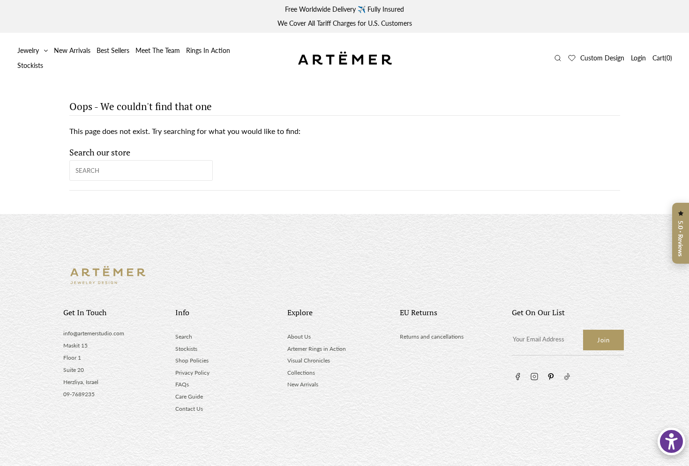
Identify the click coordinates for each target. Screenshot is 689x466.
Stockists (30, 65)
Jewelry (28, 50)
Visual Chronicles (308, 360)
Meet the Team (157, 50)
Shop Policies (192, 360)
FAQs (182, 384)
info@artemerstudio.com (93, 333)
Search (183, 336)
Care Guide (189, 396)
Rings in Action (208, 50)
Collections (301, 372)
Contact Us (189, 408)
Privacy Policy (192, 372)
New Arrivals (72, 50)
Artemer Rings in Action (316, 348)
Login (638, 58)
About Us (299, 336)
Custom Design (602, 58)
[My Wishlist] (572, 58)
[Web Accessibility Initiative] (671, 441)
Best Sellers (113, 50)
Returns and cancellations (432, 336)
